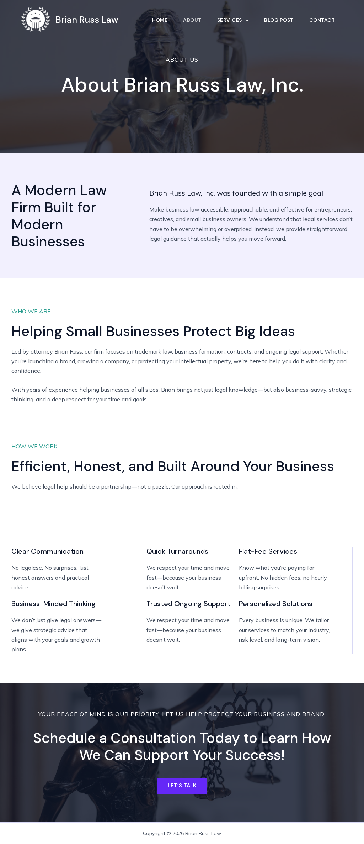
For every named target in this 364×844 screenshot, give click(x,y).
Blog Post (279, 20)
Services (229, 20)
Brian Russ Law (86, 20)
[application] (245, 19)
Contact (322, 20)
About (192, 20)
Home (159, 20)
